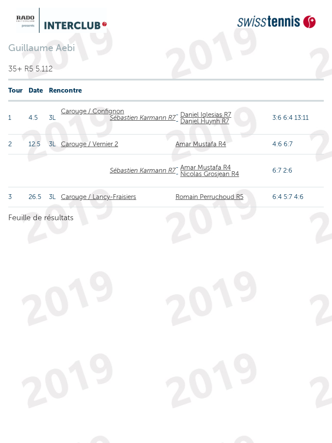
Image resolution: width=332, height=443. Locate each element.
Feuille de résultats (40, 217)
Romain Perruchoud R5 (209, 196)
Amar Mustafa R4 (201, 144)
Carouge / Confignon (92, 111)
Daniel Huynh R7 (204, 121)
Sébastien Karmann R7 (143, 117)
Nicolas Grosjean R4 (209, 173)
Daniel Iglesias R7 (205, 114)
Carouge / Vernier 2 (89, 144)
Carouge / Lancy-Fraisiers (98, 196)
